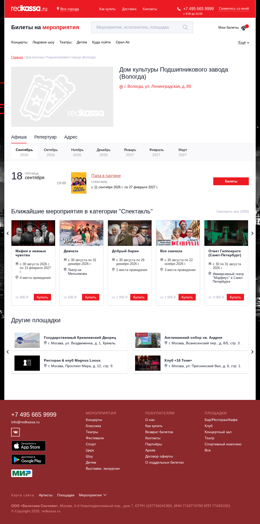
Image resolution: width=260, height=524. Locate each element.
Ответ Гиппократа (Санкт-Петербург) (224, 253)
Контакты (150, 9)
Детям (91, 462)
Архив (150, 450)
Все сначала (171, 251)
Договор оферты (159, 456)
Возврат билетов (159, 432)
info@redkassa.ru (25, 422)
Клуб (209, 426)
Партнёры (153, 444)
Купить (42, 297)
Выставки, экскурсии (103, 468)
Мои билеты (228, 27)
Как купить (107, 9)
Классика (93, 426)
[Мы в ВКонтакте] (15, 432)
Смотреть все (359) (233, 211)
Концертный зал (218, 432)
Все (208, 450)
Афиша (19, 137)
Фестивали (95, 438)
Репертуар (45, 137)
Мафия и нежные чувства (30, 253)
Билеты (231, 181)
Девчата (71, 251)
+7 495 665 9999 (198, 9)
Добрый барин (125, 251)
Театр (209, 438)
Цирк (90, 450)
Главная (17, 57)
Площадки (65, 495)
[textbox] (142, 27)
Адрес (70, 137)
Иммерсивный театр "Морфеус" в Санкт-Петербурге (228, 277)
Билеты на (45, 27)
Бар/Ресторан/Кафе (221, 420)
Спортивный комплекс (223, 444)
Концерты (94, 420)
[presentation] (13, 152)
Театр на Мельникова (77, 272)
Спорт (91, 444)
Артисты (46, 495)
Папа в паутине (106, 176)
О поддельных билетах (164, 462)
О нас (150, 420)
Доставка (129, 9)
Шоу (89, 456)
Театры (92, 432)
